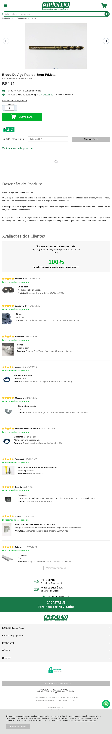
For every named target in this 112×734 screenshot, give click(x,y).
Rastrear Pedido (17, 628)
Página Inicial (7, 18)
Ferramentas (22, 18)
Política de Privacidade (85, 720)
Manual (33, 18)
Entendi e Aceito (18, 726)
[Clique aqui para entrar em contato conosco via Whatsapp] (106, 704)
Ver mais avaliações (56, 568)
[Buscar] (107, 14)
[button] (54, 68)
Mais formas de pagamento (14, 100)
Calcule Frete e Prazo (13, 139)
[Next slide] (106, 41)
